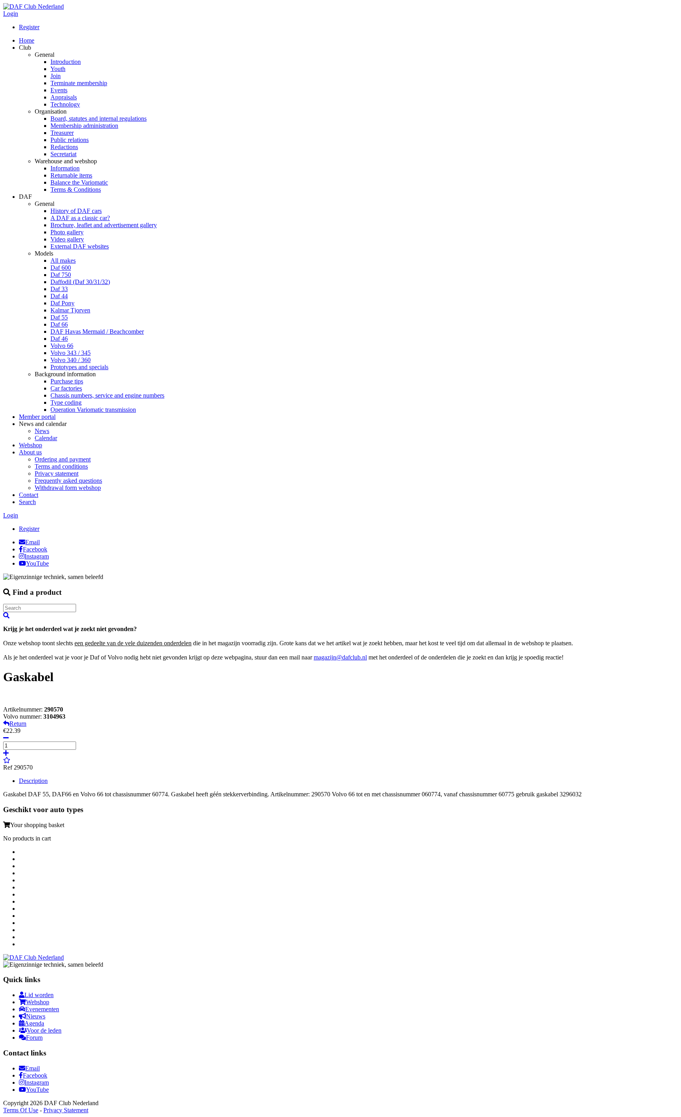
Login (10, 13)
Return (17, 723)
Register (29, 27)
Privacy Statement (65, 1110)
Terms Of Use (20, 1110)
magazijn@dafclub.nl (340, 657)
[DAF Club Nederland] (33, 6)
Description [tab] (33, 780)
